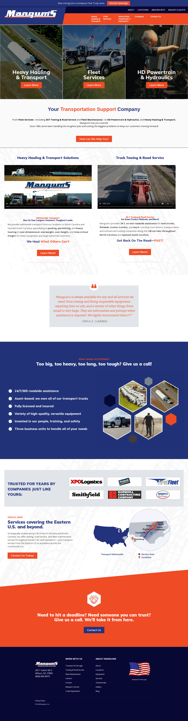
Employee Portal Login (139, 679)
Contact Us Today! (22, 555)
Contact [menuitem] (68, 682)
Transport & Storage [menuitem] (74, 666)
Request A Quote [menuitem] (72, 687)
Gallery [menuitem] (98, 687)
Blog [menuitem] (97, 691)
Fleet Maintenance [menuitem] (73, 674)
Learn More (31, 85)
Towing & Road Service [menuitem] (74, 670)
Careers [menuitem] (68, 678)
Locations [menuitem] (143, 10)
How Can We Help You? (94, 139)
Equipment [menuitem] (100, 674)
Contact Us (156, 16)
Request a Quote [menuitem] (176, 10)
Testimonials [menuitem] (101, 682)
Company (138, 16)
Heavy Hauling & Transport (95, 18)
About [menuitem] (131, 10)
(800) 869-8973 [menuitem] (158, 10)
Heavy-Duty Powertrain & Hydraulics (124, 18)
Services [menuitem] (99, 678)
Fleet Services (107, 17)
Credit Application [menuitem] (72, 691)
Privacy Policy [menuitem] (40, 701)
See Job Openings (118, 3)
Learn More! (48, 253)
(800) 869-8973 (42, 676)
